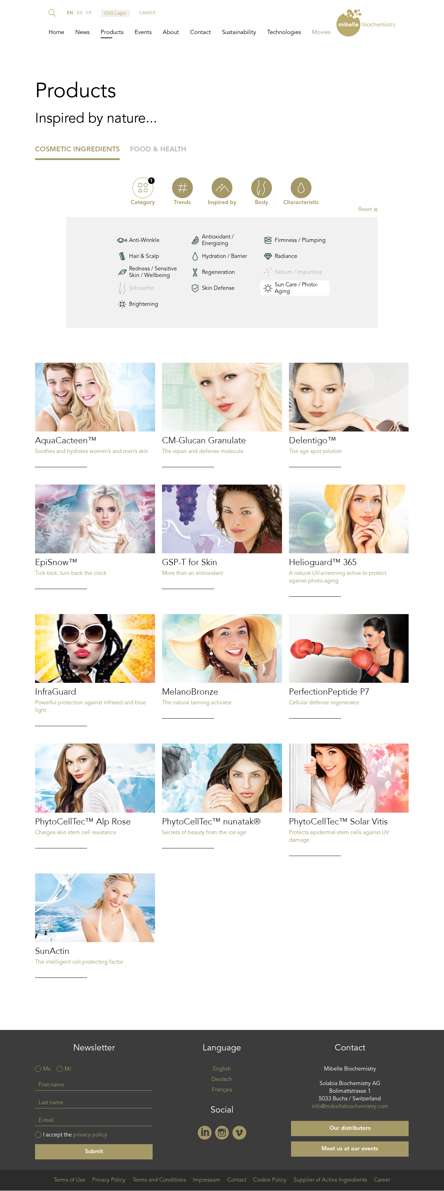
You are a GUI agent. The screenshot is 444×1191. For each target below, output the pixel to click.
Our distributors (350, 1128)
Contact (200, 32)
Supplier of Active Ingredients (330, 1180)
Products (112, 32)
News (82, 32)
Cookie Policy (270, 1180)
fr (88, 13)
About (171, 32)
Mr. (68, 1069)
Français (222, 1090)
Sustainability (239, 32)
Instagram (222, 1133)
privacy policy (90, 1135)
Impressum (206, 1180)
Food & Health (158, 149)
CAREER (147, 13)
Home (56, 32)
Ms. (47, 1069)
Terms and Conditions (159, 1180)
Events (143, 32)
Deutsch (222, 1079)
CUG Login (115, 13)
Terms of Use (69, 1180)
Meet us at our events (350, 1149)
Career (382, 1180)
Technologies (284, 32)
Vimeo (239, 1133)
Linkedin (205, 1133)
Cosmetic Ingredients (77, 149)
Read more (95, 415)
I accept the (75, 1135)
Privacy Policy (109, 1180)
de (80, 13)
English (222, 1069)
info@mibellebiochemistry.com (350, 1106)
